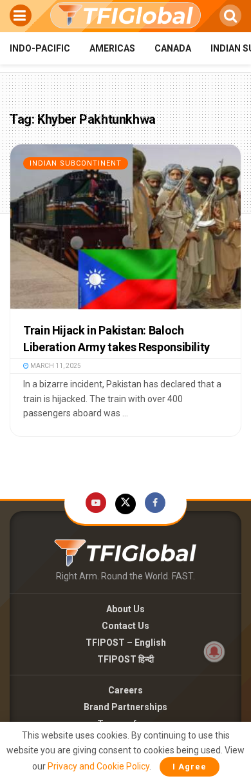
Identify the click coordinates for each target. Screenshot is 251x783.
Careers (125, 690)
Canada (172, 48)
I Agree (189, 766)
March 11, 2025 (55, 365)
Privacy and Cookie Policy (98, 766)
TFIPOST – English (126, 642)
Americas (112, 48)
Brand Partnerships (125, 707)
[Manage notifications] (214, 651)
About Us (125, 609)
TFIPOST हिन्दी (125, 659)
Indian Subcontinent (76, 163)
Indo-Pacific (40, 48)
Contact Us (125, 626)
